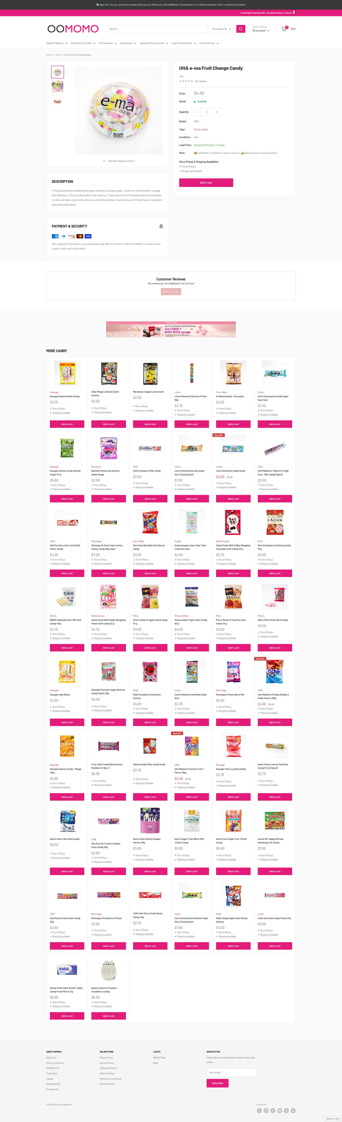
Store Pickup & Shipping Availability (199, 161)
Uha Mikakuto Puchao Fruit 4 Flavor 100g (189, 771)
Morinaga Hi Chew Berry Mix (230, 694)
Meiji (135, 690)
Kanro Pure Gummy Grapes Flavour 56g (146, 840)
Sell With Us (52, 1067)
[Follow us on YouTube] (279, 1110)
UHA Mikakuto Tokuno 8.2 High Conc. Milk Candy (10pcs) (273, 472)
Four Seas (221, 392)
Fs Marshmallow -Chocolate (230, 396)
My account (259, 30)
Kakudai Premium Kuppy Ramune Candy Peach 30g (108, 691)
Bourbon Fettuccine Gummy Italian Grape (105, 472)
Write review (171, 291)
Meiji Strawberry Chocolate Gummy (147, 696)
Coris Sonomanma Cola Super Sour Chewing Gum (190, 472)
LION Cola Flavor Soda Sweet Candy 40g (148, 915)
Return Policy (107, 1073)
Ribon (53, 615)
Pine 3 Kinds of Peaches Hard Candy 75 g (231, 622)
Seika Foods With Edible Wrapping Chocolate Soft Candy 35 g (233, 547)
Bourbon (96, 466)
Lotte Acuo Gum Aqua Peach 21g (274, 918)
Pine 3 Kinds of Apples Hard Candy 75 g (150, 622)
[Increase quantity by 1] (217, 112)
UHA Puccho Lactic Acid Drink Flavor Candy (65, 547)
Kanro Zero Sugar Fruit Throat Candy (231, 840)
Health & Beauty (54, 43)
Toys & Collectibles (182, 43)
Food (58, 54)
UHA (181, 76)
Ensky (178, 541)
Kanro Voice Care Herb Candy (64, 838)
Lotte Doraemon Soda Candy (230, 470)
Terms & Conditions (110, 1078)
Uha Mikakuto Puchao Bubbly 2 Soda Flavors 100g (273, 696)
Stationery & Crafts (81, 43)
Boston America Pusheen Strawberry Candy (104, 990)
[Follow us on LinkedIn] (293, 1110)
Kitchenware (106, 43)
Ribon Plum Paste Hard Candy (273, 620)
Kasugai (54, 392)
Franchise (51, 1073)
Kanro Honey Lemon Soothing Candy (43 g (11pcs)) (273, 766)
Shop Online (106, 1057)
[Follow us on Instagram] (266, 1110)
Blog (155, 1062)
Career (49, 1078)
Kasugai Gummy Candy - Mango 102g (65, 771)
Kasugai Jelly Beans (60, 694)
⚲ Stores (288, 13)
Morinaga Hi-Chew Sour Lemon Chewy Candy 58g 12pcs (107, 547)
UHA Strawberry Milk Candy (147, 470)
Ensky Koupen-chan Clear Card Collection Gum (190, 547)
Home (49, 54)
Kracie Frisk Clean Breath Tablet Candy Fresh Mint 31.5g (66, 990)
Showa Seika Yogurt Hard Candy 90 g (191, 622)
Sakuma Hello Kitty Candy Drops (149, 764)
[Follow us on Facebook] (259, 1110)
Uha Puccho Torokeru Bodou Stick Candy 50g (105, 845)
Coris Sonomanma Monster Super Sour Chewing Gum (191, 920)
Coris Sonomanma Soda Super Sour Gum (273, 398)
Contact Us (52, 1089)
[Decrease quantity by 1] (198, 112)
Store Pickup (107, 1062)
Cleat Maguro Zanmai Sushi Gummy (105, 393)
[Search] (240, 29)
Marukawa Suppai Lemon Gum (148, 391)
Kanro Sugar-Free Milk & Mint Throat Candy (189, 840)
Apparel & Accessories (152, 43)
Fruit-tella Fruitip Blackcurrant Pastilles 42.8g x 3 (107, 766)
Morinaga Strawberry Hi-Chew (106, 918)
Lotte (177, 392)
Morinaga (96, 541)
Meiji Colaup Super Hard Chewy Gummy (231, 920)
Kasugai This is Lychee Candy (231, 769)
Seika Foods (222, 541)
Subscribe (217, 1083)
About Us (51, 1057)
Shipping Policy (108, 1067)
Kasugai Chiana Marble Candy (64, 396)
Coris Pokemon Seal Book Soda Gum (190, 696)
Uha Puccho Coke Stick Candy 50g (65, 920)
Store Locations (55, 1062)
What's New (159, 1057)
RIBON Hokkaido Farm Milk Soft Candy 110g (65, 622)
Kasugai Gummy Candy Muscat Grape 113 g (65, 472)
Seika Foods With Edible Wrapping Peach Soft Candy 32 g (108, 622)
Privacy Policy (107, 1083)
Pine (260, 541)
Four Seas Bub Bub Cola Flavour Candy (149, 547)
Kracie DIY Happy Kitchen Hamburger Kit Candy (270, 840)
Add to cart (206, 182)
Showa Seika (181, 615)
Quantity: (184, 111)
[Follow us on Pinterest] (272, 1110)
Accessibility (53, 1083)
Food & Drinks (207, 43)
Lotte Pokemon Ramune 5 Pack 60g (191, 398)
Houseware (126, 43)
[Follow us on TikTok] (286, 1110)
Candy (204, 129)
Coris (261, 392)
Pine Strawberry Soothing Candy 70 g (274, 547)
